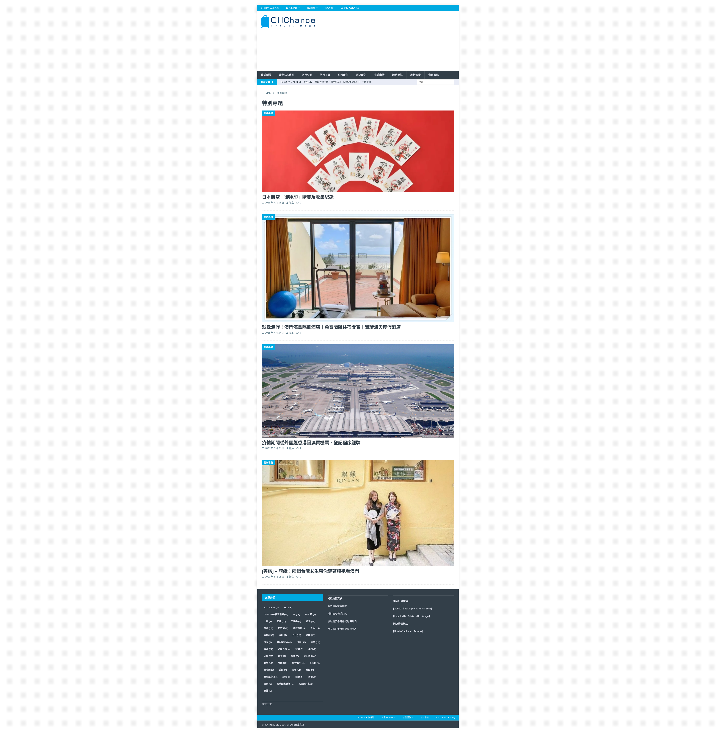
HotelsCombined (403, 631)
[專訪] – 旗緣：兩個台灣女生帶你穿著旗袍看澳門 (310, 571)
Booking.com (410, 608)
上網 (268, 621)
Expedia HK (400, 616)
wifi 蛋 (310, 614)
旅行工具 (325, 75)
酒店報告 (361, 75)
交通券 (296, 621)
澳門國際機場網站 (337, 606)
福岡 (295, 656)
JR (296, 614)
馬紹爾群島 (306, 683)
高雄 (268, 690)
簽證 (268, 663)
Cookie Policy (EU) (350, 8)
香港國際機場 (285, 683)
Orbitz (411, 616)
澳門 (312, 649)
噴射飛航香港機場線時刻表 (342, 621)
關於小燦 (329, 8)
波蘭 (299, 649)
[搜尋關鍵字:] (435, 81)
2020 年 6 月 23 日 (274, 448)
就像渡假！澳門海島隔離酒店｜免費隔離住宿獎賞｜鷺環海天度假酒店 (331, 327)
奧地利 (269, 635)
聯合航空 (298, 663)
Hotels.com (425, 608)
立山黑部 (310, 656)
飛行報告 (343, 75)
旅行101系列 (286, 75)
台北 (310, 621)
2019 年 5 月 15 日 (274, 576)
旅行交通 (307, 75)
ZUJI (418, 616)
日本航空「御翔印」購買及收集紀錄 (298, 197)
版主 (291, 202)
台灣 (268, 628)
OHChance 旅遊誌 (270, 8)
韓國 (286, 677)
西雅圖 (269, 669)
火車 (268, 656)
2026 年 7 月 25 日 (274, 202)
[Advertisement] (390, 41)
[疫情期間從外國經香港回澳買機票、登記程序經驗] (358, 391)
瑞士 (282, 656)
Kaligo (425, 616)
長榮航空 (270, 677)
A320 (288, 607)
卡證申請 (379, 75)
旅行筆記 (284, 642)
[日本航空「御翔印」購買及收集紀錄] (358, 151)
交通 (281, 621)
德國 (310, 635)
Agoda (397, 608)
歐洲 (268, 649)
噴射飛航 (299, 628)
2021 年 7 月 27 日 (274, 332)
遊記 (283, 669)
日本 (301, 642)
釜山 (310, 669)
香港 (268, 683)
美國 (282, 663)
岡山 (283, 635)
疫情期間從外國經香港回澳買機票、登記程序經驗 (311, 443)
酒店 (296, 669)
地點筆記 (397, 75)
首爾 (312, 677)
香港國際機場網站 (337, 613)
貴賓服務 (433, 75)
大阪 (315, 628)
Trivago (418, 631)
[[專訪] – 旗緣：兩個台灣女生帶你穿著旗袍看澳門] (358, 513)
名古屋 (283, 628)
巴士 (296, 635)
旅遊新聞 (266, 75)
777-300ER (271, 607)
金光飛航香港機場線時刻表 (342, 629)
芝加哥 (315, 663)
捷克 (268, 642)
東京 (315, 642)
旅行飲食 (415, 75)
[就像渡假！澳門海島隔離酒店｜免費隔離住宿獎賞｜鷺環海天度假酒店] (358, 268)
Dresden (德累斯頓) (276, 614)
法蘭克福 (284, 649)
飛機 (299, 677)
